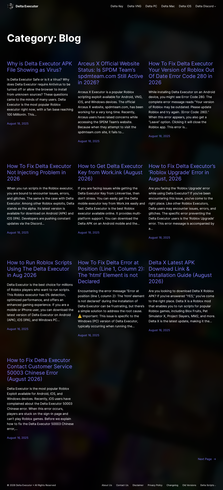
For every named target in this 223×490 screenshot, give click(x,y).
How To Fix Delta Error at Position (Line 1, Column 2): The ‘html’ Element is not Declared (111, 271)
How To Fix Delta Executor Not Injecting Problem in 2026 (39, 172)
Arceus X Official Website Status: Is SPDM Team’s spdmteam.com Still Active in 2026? (110, 72)
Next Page (207, 459)
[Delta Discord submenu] (215, 6)
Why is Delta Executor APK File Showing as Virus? (39, 66)
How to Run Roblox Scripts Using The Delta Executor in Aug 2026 (39, 268)
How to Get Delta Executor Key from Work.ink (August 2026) (110, 172)
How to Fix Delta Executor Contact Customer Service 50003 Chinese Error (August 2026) (39, 369)
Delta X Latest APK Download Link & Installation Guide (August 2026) (180, 271)
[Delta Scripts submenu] (215, 485)
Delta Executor (27, 6)
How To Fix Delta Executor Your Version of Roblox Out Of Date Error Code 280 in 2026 (181, 72)
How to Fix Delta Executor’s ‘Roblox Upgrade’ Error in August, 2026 (182, 172)
